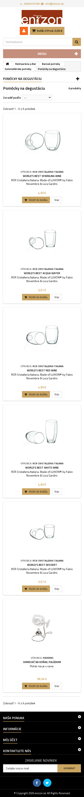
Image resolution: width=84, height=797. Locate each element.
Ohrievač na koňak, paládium (42, 662)
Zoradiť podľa (12, 97)
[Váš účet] (24, 31)
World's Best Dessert (42, 565)
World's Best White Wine (42, 468)
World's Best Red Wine (42, 370)
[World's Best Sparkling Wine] (42, 141)
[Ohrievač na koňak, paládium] (42, 627)
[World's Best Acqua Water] (42, 238)
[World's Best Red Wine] (42, 335)
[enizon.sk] (42, 17)
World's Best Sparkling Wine (42, 176)
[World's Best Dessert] (42, 530)
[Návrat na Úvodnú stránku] (7, 64)
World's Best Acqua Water (42, 273)
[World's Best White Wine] (42, 433)
